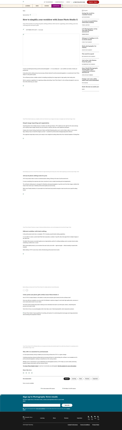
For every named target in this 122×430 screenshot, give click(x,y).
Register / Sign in (93, 2)
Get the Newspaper (48, 2)
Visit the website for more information (67, 366)
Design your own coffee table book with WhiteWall (90, 79)
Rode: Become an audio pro (90, 86)
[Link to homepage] (31, 2)
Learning (27, 5)
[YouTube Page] (98, 418)
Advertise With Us (59, 2)
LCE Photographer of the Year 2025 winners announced (89, 30)
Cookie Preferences (73, 424)
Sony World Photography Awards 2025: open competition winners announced (90, 70)
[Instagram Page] (92, 418)
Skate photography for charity (89, 46)
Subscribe (67, 405)
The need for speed (88, 54)
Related (67, 378)
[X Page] (95, 418)
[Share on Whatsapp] (32, 373)
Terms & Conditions (85, 424)
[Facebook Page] (89, 418)
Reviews (47, 5)
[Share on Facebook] (26, 373)
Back (24, 10)
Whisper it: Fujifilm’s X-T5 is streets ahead (90, 39)
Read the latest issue (79, 2)
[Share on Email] (29, 373)
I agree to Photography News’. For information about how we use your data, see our (46, 409)
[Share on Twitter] (23, 373)
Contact (68, 2)
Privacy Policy (95, 424)
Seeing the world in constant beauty (88, 14)
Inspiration (56, 5)
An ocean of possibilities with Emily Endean (89, 21)
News (37, 5)
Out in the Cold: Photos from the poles (89, 61)
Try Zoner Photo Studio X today (30, 366)
